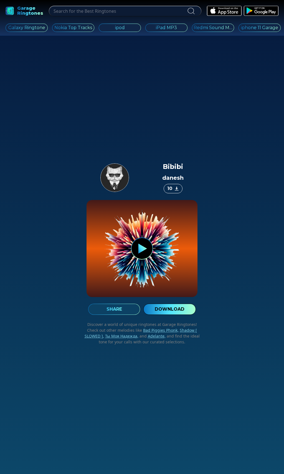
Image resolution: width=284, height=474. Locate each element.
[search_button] (191, 11)
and (152, 336)
